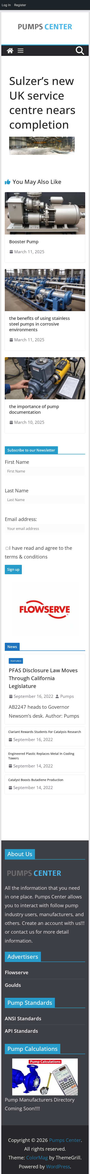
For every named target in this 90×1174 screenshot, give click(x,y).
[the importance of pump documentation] (45, 360)
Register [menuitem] (20, 5)
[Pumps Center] (10, 50)
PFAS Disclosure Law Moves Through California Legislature (43, 678)
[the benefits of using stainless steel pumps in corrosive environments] (45, 272)
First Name (17, 462)
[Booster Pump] (45, 195)
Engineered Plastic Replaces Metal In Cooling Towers (41, 756)
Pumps (67, 696)
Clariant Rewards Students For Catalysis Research (44, 732)
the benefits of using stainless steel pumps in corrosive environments (39, 324)
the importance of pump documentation (34, 409)
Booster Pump (23, 242)
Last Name (16, 490)
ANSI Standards (23, 1018)
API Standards (21, 1030)
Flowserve (16, 972)
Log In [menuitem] (6, 5)
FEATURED (15, 660)
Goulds (13, 985)
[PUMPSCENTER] (34, 868)
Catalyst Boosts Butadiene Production (35, 780)
